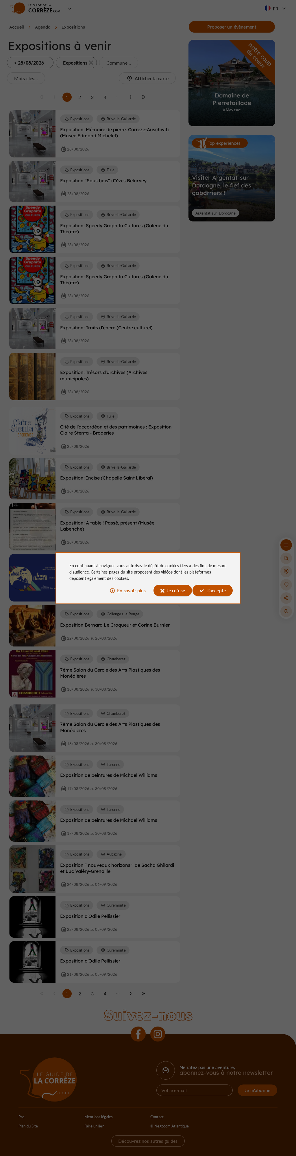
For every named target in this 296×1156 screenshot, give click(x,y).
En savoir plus (131, 590)
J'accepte (216, 590)
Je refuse (175, 590)
